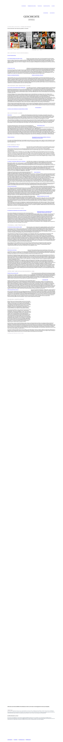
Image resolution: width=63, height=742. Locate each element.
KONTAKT (15, 739)
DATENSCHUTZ (22, 739)
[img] (31, 14)
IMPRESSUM (28, 739)
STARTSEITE (10, 739)
